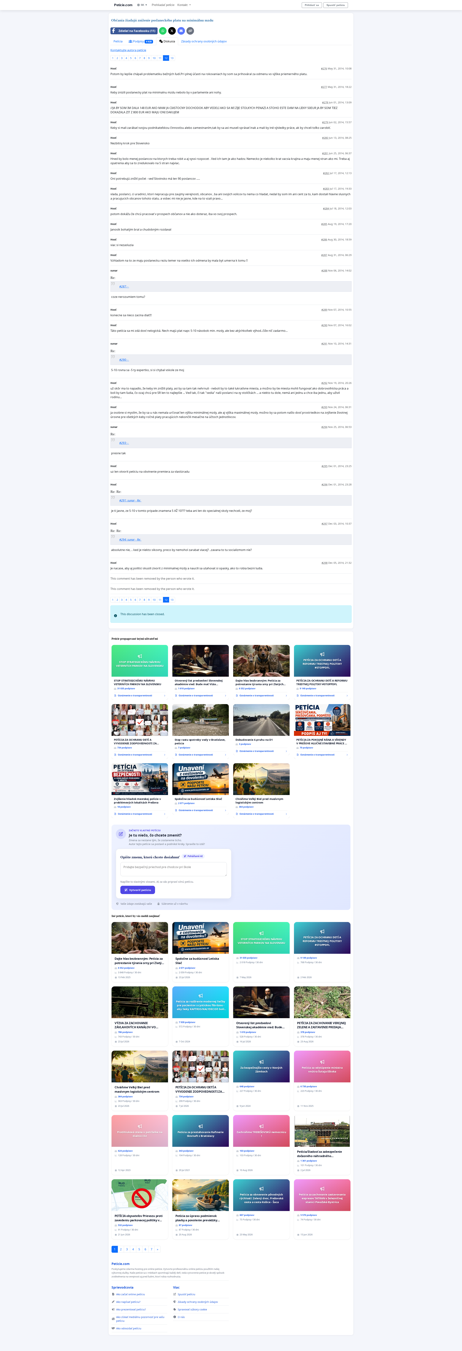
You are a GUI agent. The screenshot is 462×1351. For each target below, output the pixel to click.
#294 (324, 427)
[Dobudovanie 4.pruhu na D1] (261, 729)
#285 (324, 224)
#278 (325, 102)
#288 (324, 270)
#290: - (124, 360)
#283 (326, 188)
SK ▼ (144, 4)
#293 (324, 407)
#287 (324, 255)
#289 (324, 309)
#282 (326, 173)
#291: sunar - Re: (130, 500)
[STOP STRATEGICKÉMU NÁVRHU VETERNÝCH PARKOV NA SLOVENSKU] (140, 672)
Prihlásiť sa (312, 5)
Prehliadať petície (163, 4)
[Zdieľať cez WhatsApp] (163, 31)
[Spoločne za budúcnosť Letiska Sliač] (200, 788)
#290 (324, 325)
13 (172, 58)
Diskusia (169, 41)
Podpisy (142, 41)
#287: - (124, 286)
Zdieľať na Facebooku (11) (137, 31)
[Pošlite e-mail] (181, 31)
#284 (326, 208)
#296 (325, 484)
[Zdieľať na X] (172, 31)
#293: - (124, 443)
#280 (325, 137)
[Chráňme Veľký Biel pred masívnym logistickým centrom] (261, 790)
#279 (325, 122)
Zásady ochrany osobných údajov (204, 41)
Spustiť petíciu (335, 5)
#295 (325, 466)
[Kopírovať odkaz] (190, 31)
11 (160, 58)
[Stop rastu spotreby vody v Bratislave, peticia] (200, 731)
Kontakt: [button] (183, 4)
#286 (324, 239)
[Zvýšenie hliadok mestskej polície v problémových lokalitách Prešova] (140, 790)
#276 (324, 68)
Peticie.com (123, 5)
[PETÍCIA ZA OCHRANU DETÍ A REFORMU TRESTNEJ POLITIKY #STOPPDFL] (322, 672)
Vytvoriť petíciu (140, 890)
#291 (324, 343)
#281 (325, 153)
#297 (325, 523)
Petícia (118, 41)
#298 (325, 562)
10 (154, 58)
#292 (324, 383)
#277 (324, 87)
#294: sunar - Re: (130, 540)
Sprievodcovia (123, 1287)
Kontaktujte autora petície (128, 50)
